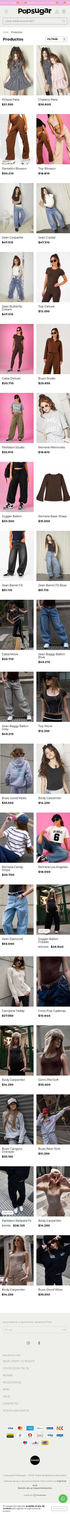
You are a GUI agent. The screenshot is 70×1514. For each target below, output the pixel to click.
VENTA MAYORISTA (16, 1410)
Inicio (5, 32)
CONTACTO (10, 1403)
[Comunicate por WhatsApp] (63, 1498)
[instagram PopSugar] (29, 1343)
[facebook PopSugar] (39, 1343)
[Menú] (6, 12)
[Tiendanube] (35, 1495)
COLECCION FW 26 (16, 1368)
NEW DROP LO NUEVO (19, 1361)
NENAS (8, 1375)
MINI (6, 1389)
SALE (6, 1396)
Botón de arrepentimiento (35, 1488)
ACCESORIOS (12, 1382)
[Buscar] (63, 21)
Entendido (59, 1509)
